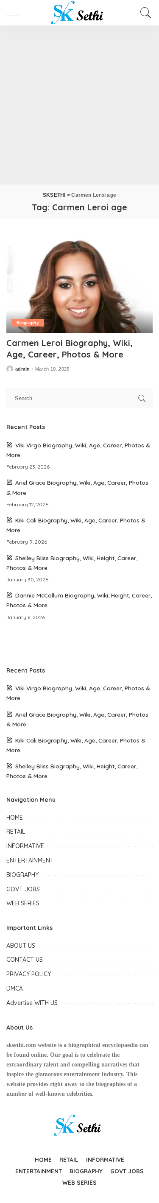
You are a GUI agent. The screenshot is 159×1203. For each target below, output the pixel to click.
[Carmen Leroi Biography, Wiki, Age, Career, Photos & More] (79, 283)
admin (22, 369)
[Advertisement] (79, 104)
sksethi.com (21, 1045)
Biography (28, 322)
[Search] (144, 12)
